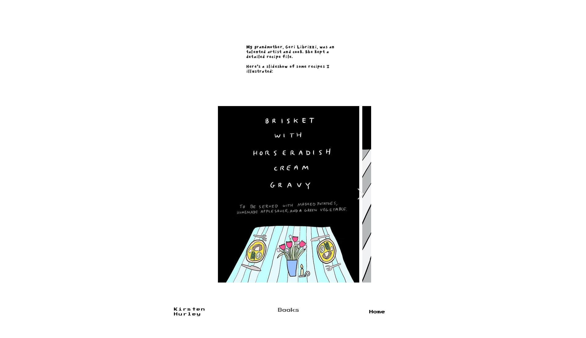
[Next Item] (360, 194)
